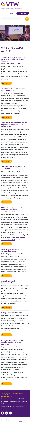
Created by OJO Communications (21, 421)
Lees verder (6, 83)
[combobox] (9, 18)
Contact (11, 13)
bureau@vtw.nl (5, 409)
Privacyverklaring (5, 420)
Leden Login (23, 13)
